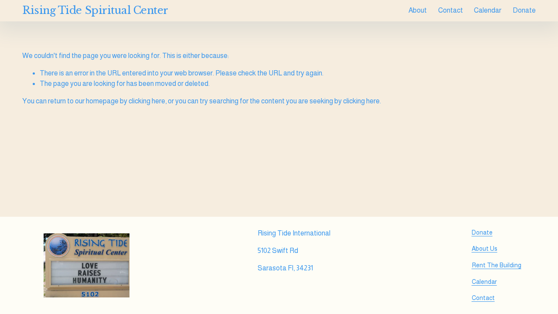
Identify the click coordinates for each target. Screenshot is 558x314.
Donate (524, 10)
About (417, 10)
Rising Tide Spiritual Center (95, 10)
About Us (484, 248)
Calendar (487, 10)
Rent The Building (496, 265)
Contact (450, 10)
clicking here (147, 101)
